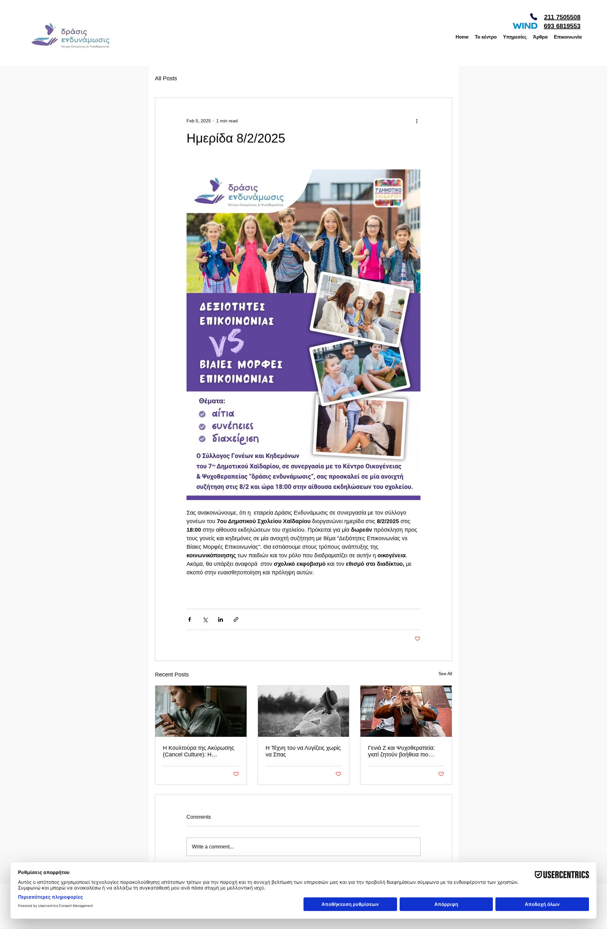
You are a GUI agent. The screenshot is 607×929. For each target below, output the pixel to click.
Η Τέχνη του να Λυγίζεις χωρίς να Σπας (303, 751)
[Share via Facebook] (190, 619)
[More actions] (416, 121)
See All (445, 673)
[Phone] (534, 17)
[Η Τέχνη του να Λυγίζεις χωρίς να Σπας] (303, 711)
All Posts (166, 78)
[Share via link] (236, 619)
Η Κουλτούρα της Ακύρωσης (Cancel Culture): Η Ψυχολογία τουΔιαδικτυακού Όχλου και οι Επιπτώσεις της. (199, 751)
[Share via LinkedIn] (221, 619)
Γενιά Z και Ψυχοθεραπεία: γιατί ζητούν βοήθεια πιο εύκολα (401, 751)
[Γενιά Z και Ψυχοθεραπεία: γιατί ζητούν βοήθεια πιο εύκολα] (406, 711)
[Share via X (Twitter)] (205, 619)
